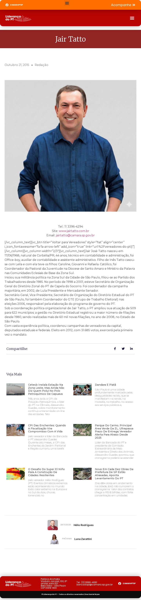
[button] (67, 3)
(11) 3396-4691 (89, 582)
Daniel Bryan (94, 594)
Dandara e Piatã (105, 384)
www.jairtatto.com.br (74, 231)
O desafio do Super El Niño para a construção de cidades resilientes (46, 472)
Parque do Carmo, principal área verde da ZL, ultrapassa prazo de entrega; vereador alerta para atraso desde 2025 (114, 431)
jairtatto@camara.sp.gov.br (75, 235)
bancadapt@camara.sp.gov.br (95, 584)
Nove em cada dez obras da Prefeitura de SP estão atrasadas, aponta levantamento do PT (114, 474)
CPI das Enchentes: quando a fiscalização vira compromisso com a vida (47, 428)
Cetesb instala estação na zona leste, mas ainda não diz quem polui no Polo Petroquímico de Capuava (46, 389)
